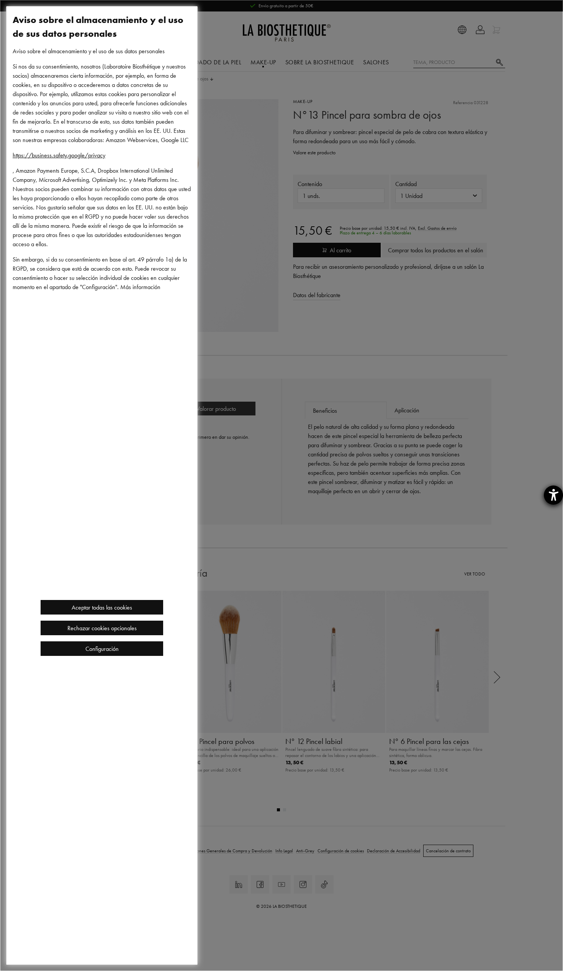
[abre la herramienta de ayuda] (553, 495)
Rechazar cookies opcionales (102, 628)
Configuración (102, 648)
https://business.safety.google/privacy (59, 155)
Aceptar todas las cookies (102, 607)
